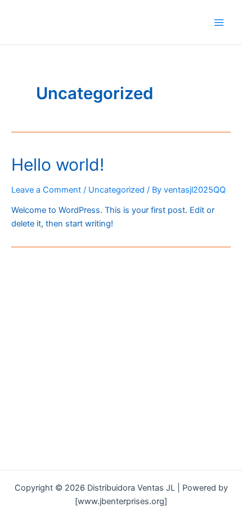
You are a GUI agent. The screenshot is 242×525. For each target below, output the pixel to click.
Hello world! (57, 164)
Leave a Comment (46, 190)
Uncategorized (116, 190)
